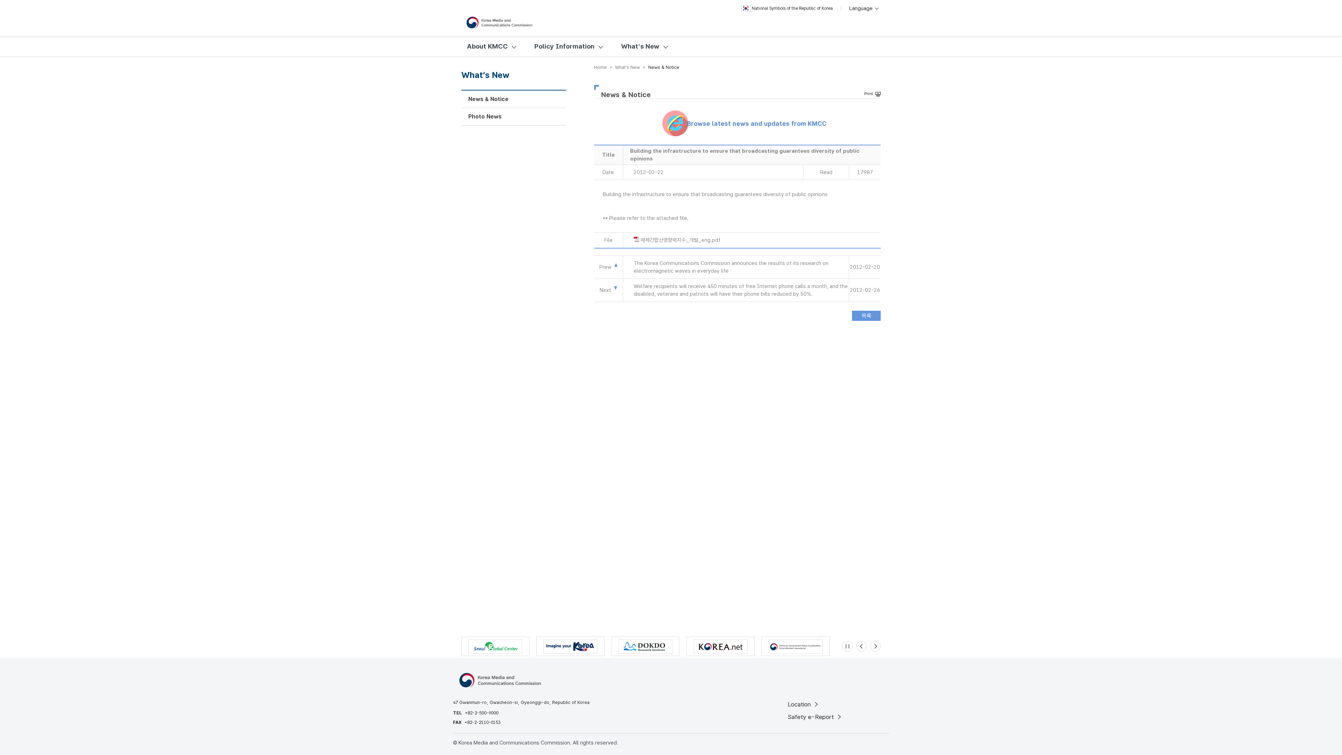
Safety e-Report (812, 716)
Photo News (485, 116)
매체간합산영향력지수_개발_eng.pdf (680, 240)
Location (800, 704)
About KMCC (487, 46)
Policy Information (564, 46)
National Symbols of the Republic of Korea (792, 8)
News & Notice (488, 99)
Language (861, 8)
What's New (640, 46)
